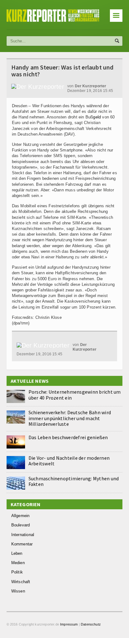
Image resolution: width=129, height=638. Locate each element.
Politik (17, 572)
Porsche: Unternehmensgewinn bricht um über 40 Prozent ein (74, 395)
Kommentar (22, 544)
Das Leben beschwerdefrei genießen (68, 437)
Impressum (69, 624)
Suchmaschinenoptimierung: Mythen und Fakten (73, 481)
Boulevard (20, 525)
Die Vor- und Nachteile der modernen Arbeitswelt (69, 461)
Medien (18, 562)
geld (97, 117)
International (22, 534)
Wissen (18, 591)
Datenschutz (91, 624)
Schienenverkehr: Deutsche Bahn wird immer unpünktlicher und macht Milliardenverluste (69, 418)
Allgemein (20, 515)
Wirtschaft (20, 581)
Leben (17, 553)
